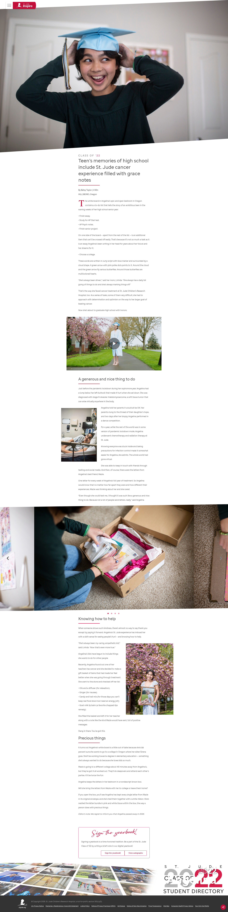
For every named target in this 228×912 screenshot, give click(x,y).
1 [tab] (108, 613)
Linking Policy (85, 906)
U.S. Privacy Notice (37, 906)
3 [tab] (115, 613)
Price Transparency (155, 906)
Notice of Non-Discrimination (137, 906)
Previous (5, 558)
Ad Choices (121, 906)
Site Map (166, 906)
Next (218, 558)
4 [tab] (118, 613)
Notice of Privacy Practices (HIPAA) (103, 906)
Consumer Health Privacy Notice (182, 906)
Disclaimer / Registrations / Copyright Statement (62, 906)
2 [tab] (111, 613)
